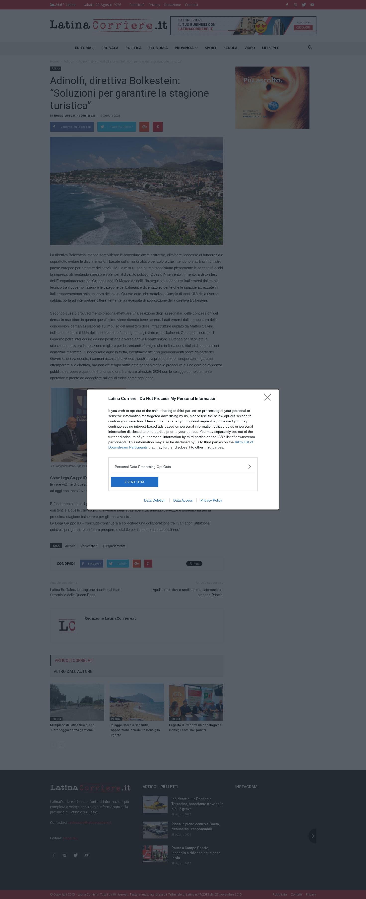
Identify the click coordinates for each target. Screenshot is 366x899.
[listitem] (183, 466)
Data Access (183, 500)
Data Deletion (155, 500)
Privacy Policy (211, 500)
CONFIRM (135, 482)
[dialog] (183, 449)
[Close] (269, 399)
